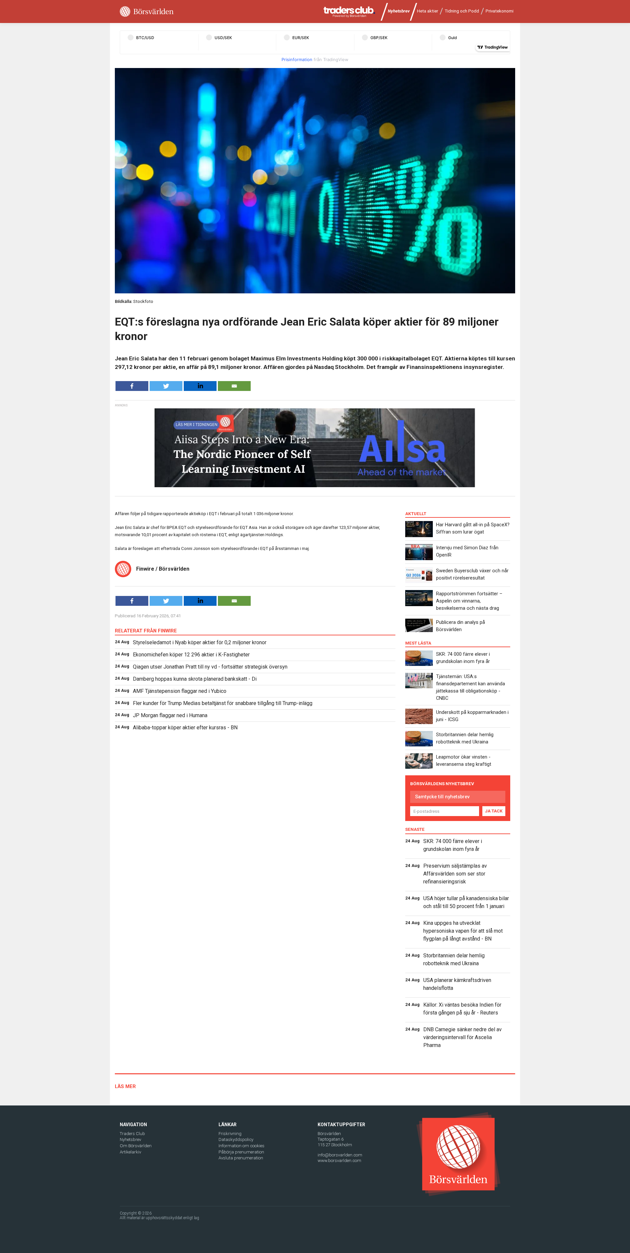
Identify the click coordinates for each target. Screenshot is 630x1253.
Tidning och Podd (462, 11)
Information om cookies (241, 1145)
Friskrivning (230, 1133)
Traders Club (132, 1133)
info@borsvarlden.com (340, 1154)
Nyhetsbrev (399, 11)
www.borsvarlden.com (339, 1160)
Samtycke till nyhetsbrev (442, 797)
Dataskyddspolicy (236, 1139)
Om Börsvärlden (136, 1145)
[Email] (234, 386)
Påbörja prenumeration (241, 1152)
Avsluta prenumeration (241, 1157)
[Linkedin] (200, 386)
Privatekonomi (500, 11)
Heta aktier (427, 11)
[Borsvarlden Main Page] (147, 11)
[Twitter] (166, 386)
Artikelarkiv (130, 1152)
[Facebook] (132, 386)
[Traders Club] (349, 11)
